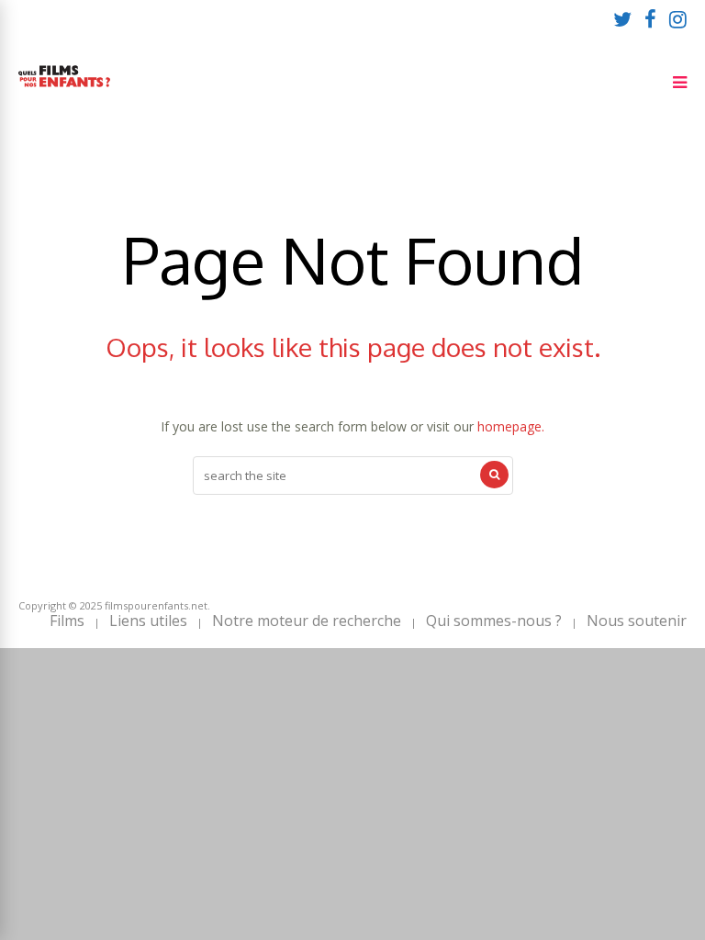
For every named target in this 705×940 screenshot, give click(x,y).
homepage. (510, 426)
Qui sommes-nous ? (494, 620)
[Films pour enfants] (64, 90)
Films (67, 620)
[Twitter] (622, 18)
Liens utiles (148, 620)
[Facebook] (650, 18)
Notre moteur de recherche (306, 620)
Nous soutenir (637, 620)
